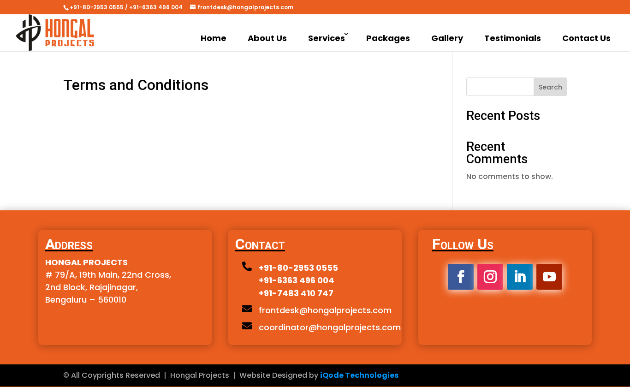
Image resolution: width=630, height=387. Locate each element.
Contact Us (586, 38)
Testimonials (512, 38)
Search (550, 87)
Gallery (447, 38)
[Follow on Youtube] (549, 277)
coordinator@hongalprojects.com (330, 327)
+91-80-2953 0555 (298, 268)
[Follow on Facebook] (461, 277)
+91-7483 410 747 (296, 293)
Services (326, 38)
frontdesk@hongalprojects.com (325, 310)
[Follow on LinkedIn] (520, 277)
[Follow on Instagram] (490, 277)
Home (213, 38)
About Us (267, 38)
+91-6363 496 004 (296, 280)
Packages (388, 38)
